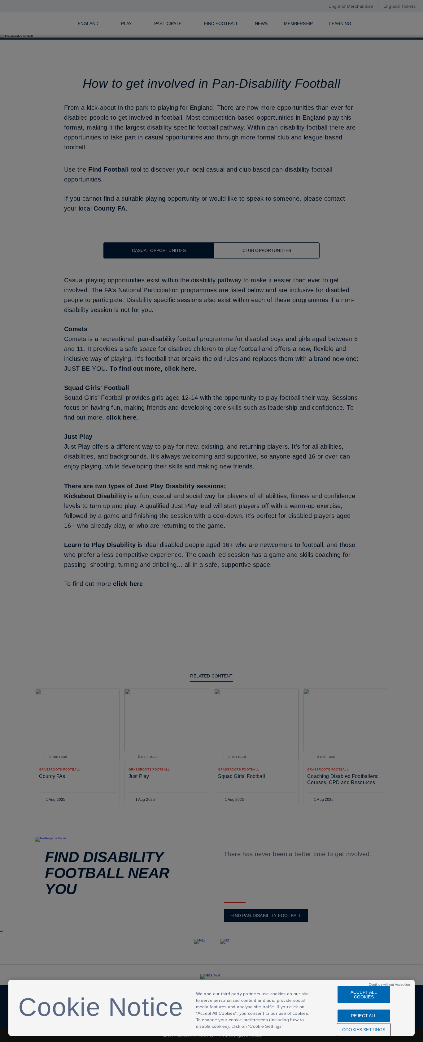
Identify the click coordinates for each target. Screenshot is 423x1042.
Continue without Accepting (389, 984)
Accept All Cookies (364, 994)
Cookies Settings (363, 1029)
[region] (211, 1008)
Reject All (364, 1015)
